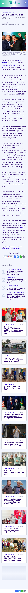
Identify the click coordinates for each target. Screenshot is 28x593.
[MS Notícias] (14, 3)
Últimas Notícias (14, 8)
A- (3, 591)
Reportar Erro (15, 253)
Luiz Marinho (9, 247)
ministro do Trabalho (9, 65)
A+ (8, 591)
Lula (3, 67)
